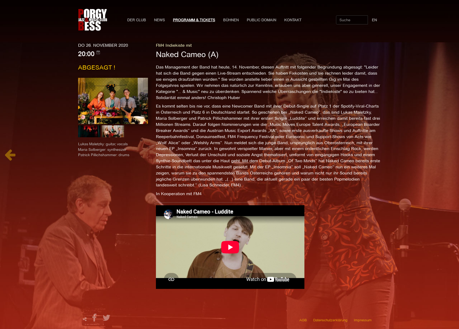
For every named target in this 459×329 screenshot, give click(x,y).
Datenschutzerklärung (330, 320)
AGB (303, 320)
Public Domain (261, 20)
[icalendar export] (98, 52)
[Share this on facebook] (95, 319)
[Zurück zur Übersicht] (10, 157)
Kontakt (292, 20)
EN (374, 20)
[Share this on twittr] (106, 319)
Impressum (363, 320)
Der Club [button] (136, 20)
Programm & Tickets (194, 20)
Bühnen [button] (231, 20)
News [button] (159, 20)
